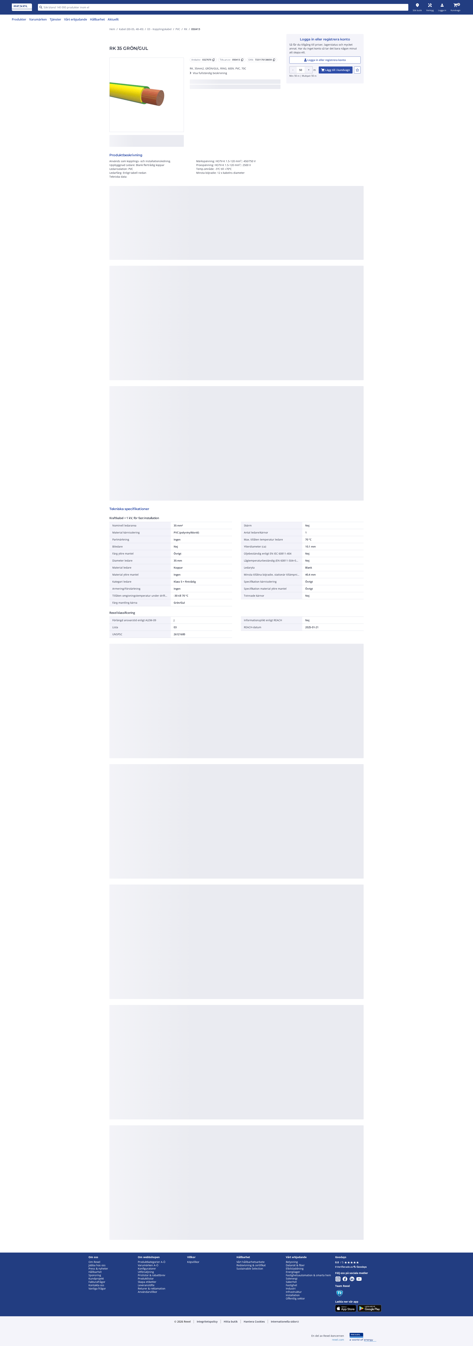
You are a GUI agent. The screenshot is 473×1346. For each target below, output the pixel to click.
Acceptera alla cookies (278, 256)
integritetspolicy (241, 195)
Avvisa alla (250, 256)
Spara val (196, 256)
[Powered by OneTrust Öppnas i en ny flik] (282, 267)
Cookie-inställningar (199, 241)
